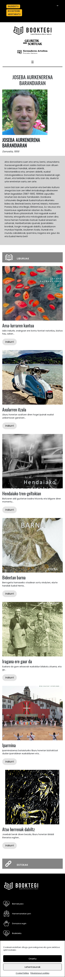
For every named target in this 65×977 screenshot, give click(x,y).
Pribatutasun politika (39, 973)
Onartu (32, 958)
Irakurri (9, 342)
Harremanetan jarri (21, 913)
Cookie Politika (22, 973)
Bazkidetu (13, 6)
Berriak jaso (18, 903)
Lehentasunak (32, 967)
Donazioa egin (19, 923)
